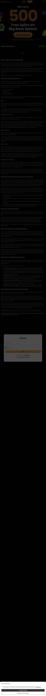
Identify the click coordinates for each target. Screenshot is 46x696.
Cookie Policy (38, 687)
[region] (23, 689)
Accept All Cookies (23, 690)
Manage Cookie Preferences (23, 693)
